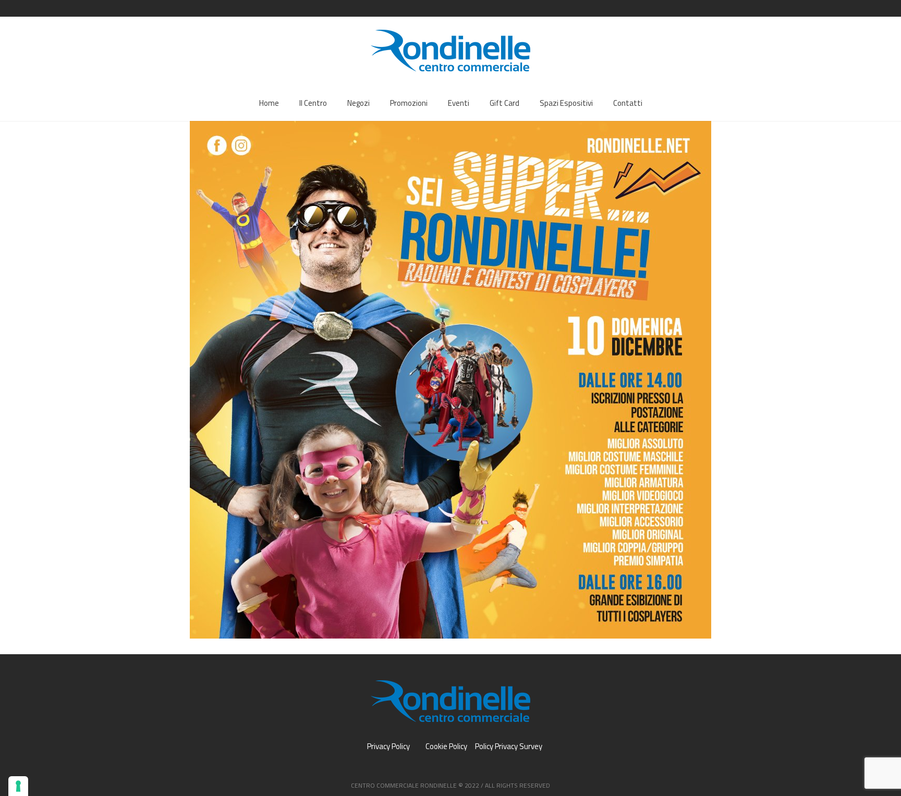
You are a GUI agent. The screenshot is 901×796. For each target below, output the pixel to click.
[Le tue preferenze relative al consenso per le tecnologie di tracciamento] (18, 786)
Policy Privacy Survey (508, 746)
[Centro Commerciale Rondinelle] (450, 701)
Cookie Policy (446, 746)
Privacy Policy (388, 746)
